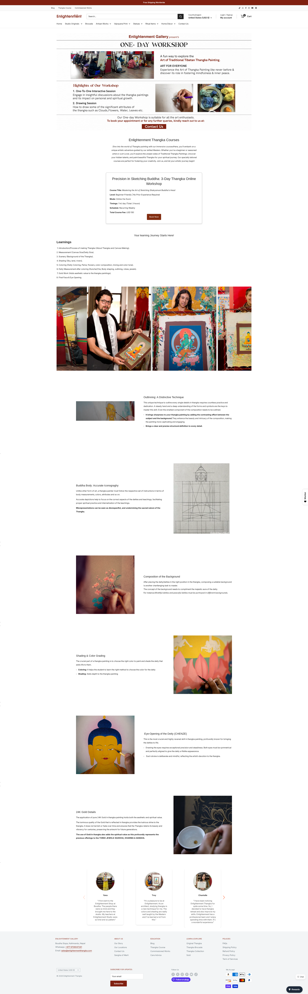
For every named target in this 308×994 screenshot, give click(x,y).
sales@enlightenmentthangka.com (76, 950)
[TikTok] (239, 8)
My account (226, 17)
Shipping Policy (230, 947)
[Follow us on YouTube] (191, 974)
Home (59, 23)
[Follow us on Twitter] (177, 974)
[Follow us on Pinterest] (187, 974)
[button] (224, 897)
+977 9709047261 (73, 947)
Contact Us (183, 23)
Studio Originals (72, 23)
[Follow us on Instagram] (182, 974)
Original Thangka (194, 943)
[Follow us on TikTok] (196, 974)
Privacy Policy (229, 955)
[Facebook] (245, 8)
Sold (188, 955)
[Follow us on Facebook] (173, 974)
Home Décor (167, 23)
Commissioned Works (83, 8)
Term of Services (230, 959)
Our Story (118, 943)
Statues (136, 23)
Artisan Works (102, 23)
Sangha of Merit (121, 955)
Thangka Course (64, 8)
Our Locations (120, 947)
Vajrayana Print (121, 23)
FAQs (225, 943)
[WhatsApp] (243, 8)
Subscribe (118, 983)
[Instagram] (249, 8)
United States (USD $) (66, 970)
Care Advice (155, 955)
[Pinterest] (256, 8)
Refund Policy (229, 951)
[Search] (181, 16)
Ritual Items (150, 23)
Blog (53, 8)
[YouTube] (252, 8)
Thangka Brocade (194, 947)
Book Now (154, 217)
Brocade (89, 23)
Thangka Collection (195, 951)
